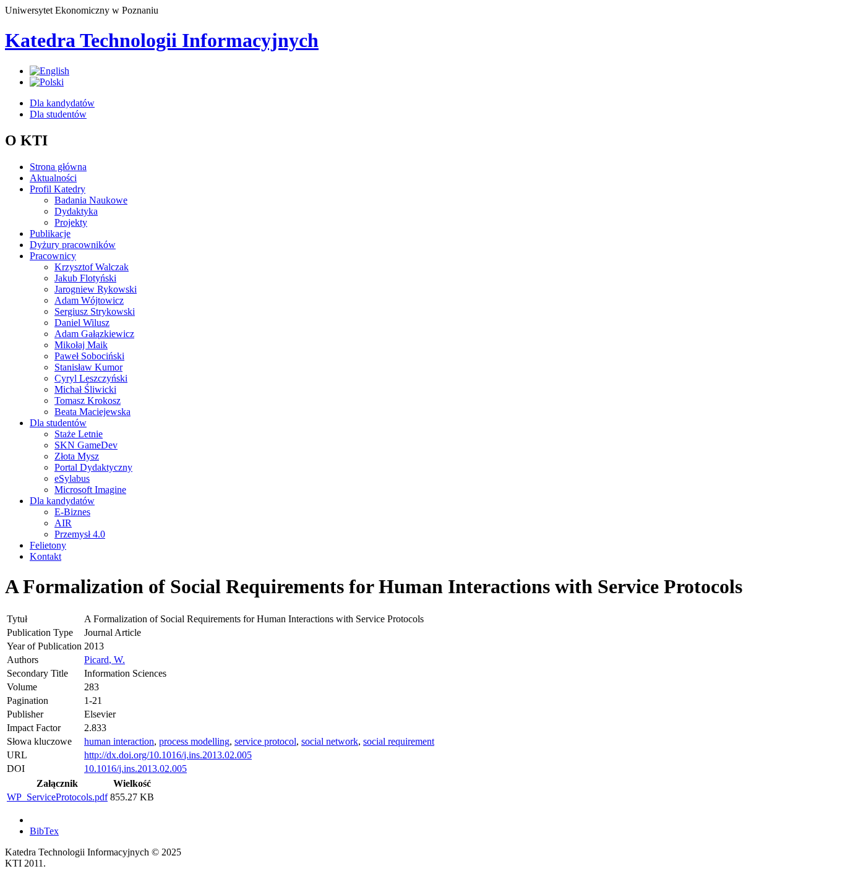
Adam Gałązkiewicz (94, 333)
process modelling (194, 741)
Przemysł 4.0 (79, 534)
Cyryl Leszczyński (90, 378)
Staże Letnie (78, 434)
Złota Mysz (76, 456)
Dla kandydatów (62, 103)
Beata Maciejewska (92, 411)
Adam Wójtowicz (89, 300)
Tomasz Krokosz (87, 400)
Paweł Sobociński (89, 356)
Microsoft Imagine (90, 489)
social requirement (398, 741)
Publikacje (50, 233)
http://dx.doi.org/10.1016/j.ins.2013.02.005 (168, 755)
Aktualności (53, 178)
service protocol (265, 741)
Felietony (48, 545)
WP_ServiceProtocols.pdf (57, 797)
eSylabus (72, 478)
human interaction (119, 741)
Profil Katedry (57, 189)
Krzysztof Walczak (91, 267)
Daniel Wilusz (81, 322)
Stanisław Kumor (88, 367)
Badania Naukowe (90, 200)
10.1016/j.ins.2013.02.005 (135, 768)
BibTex (44, 831)
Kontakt (45, 556)
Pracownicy (53, 256)
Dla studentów (58, 114)
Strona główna (58, 166)
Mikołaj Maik (81, 345)
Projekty (70, 222)
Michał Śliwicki (85, 389)
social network (329, 741)
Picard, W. (104, 659)
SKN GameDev (86, 445)
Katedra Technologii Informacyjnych (162, 40)
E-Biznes (72, 512)
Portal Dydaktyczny (93, 467)
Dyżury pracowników (73, 244)
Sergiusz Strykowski (94, 311)
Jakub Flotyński (85, 278)
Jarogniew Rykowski (95, 289)
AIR (63, 523)
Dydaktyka (76, 211)
